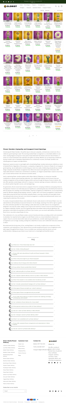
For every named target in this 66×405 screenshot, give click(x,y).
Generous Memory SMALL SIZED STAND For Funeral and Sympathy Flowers (8, 68)
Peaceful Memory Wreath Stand (38, 106)
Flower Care (21, 344)
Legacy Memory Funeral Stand (38, 42)
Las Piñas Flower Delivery (9, 347)
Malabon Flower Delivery (9, 352)
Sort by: (42, 10)
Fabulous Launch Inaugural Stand (8, 106)
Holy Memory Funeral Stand (48, 87)
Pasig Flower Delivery (8, 372)
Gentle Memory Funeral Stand (48, 124)
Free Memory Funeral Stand (38, 124)
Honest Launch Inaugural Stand (48, 65)
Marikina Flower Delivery (9, 360)
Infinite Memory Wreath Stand (18, 124)
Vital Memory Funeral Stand (8, 23)
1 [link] (29, 135)
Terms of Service (22, 353)
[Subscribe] (25, 391)
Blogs (19, 355)
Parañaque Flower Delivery (9, 367)
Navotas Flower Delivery (8, 365)
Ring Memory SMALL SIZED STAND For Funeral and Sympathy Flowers (58, 44)
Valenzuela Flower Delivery (9, 381)
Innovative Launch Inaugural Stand (18, 106)
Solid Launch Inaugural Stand (28, 87)
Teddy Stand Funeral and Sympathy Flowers (28, 66)
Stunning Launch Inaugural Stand (58, 66)
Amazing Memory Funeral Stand (8, 42)
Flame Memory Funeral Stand (58, 87)
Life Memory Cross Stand (48, 106)
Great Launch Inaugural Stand (38, 23)
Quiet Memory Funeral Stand (58, 124)
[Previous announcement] (21, 2)
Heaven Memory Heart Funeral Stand (28, 124)
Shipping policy (41, 401)
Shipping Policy (21, 350)
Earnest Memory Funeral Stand (48, 24)
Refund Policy (21, 348)
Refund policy (20, 401)
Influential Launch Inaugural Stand (18, 42)
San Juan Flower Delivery (9, 376)
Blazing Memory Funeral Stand (8, 88)
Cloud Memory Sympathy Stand (7, 124)
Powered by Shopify (13, 401)
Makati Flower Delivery (8, 350)
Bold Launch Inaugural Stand (28, 42)
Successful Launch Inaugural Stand (28, 106)
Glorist (7, 401)
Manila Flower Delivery (8, 358)
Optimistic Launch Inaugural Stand (48, 42)
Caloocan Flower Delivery (9, 345)
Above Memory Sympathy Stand (58, 106)
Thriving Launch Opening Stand (38, 65)
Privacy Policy (21, 346)
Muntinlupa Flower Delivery (9, 363)
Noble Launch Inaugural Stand (18, 23)
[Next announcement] (44, 2)
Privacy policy (27, 401)
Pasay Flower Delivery (8, 370)
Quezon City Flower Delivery (9, 374)
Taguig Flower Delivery (8, 379)
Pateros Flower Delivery (8, 383)
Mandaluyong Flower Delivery (8, 355)
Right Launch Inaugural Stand (18, 87)
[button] (27, 5)
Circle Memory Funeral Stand (28, 23)
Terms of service (34, 401)
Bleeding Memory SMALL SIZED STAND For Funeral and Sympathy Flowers (18, 68)
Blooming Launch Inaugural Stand (38, 88)
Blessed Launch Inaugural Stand (58, 23)
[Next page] (36, 135)
